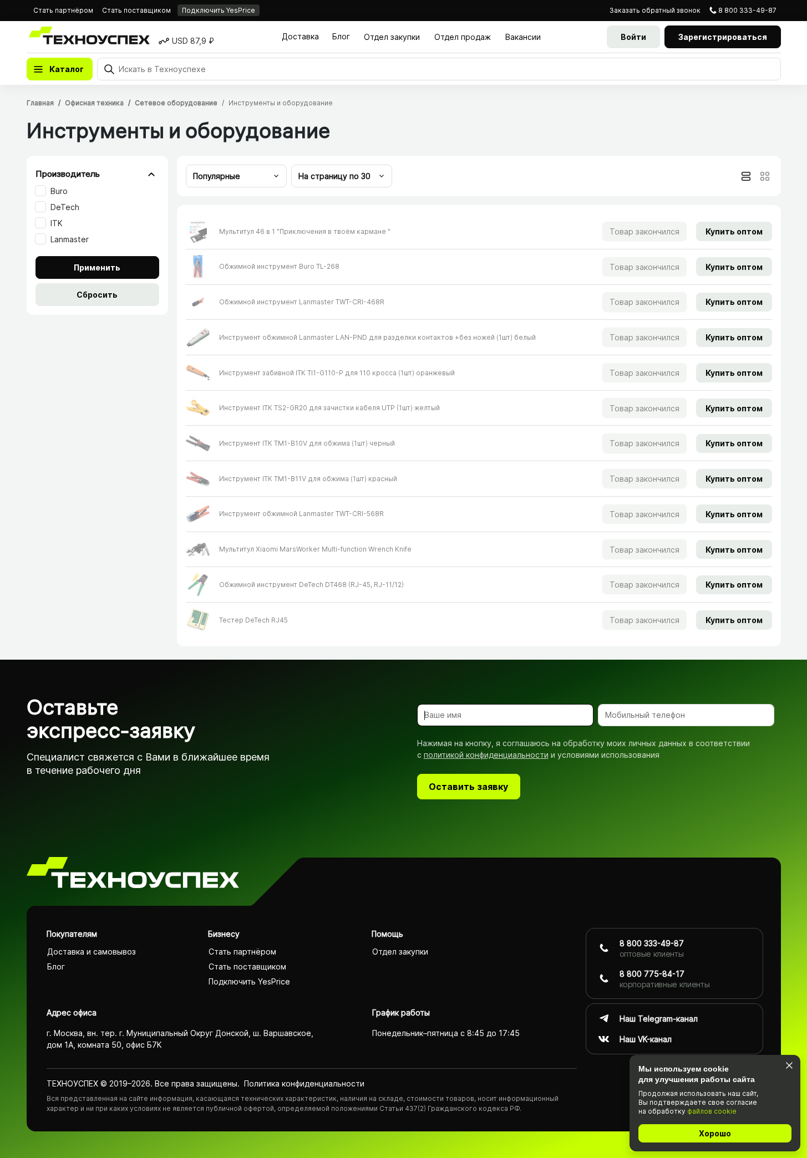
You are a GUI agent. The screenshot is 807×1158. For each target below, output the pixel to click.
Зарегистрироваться (722, 37)
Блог (341, 36)
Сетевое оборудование (176, 103)
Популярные (216, 176)
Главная (40, 103)
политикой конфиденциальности (486, 754)
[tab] (746, 176)
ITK (56, 223)
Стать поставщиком (136, 10)
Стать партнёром (63, 10)
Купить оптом (734, 231)
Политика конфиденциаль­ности (304, 1083)
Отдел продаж (462, 37)
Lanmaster (69, 239)
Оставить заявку (468, 786)
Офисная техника (94, 103)
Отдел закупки (392, 37)
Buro (59, 191)
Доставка (300, 36)
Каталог (66, 69)
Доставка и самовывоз (91, 951)
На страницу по (334, 176)
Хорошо (715, 1133)
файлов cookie (712, 1111)
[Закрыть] (789, 1065)
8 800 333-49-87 (747, 10)
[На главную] (133, 874)
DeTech (64, 207)
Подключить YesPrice (218, 10)
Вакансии (523, 37)
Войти (633, 37)
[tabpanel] (479, 425)
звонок (655, 10)
